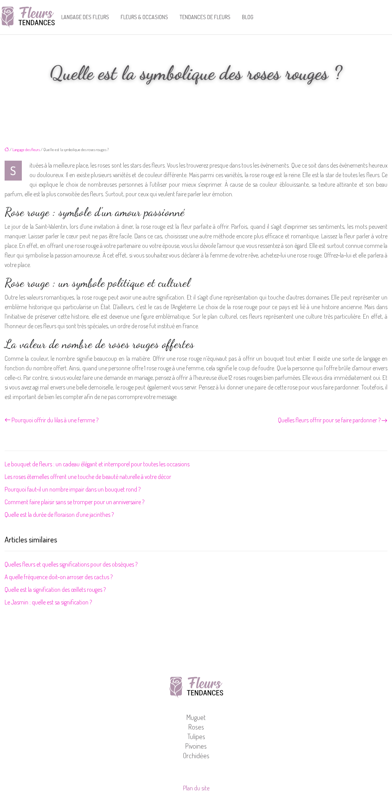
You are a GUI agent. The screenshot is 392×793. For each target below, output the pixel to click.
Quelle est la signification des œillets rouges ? (55, 589)
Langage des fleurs (85, 17)
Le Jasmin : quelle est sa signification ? (48, 602)
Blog (247, 17)
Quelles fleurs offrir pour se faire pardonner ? (329, 420)
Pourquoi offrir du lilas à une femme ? (54, 420)
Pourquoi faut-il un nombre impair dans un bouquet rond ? (72, 489)
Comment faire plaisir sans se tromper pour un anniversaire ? (74, 502)
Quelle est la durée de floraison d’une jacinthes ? (59, 514)
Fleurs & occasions (144, 17)
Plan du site (196, 788)
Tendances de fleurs (205, 17)
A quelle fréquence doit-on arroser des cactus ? (59, 577)
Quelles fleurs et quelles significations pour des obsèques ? (71, 564)
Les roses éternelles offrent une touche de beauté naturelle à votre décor (88, 476)
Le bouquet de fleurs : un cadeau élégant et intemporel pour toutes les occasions (97, 464)
